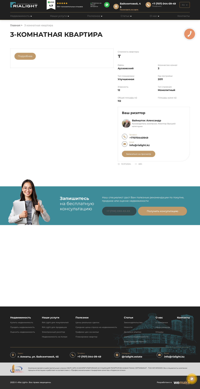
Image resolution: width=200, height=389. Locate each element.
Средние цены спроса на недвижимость (96, 327)
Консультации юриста (135, 341)
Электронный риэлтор (53, 332)
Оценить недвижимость (22, 332)
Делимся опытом (132, 332)
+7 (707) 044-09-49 (89, 356)
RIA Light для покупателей (55, 322)
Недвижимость (20, 16)
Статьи (125, 16)
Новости (128, 327)
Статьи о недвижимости (136, 337)
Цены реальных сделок (87, 322)
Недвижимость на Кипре (54, 337)
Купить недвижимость (21, 322)
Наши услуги (58, 16)
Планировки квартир (86, 337)
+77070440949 (138, 137)
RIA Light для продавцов (54, 327)
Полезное (93, 16)
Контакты (183, 16)
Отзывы (159, 332)
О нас (153, 16)
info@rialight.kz (139, 145)
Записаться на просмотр (138, 154)
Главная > (16, 25)
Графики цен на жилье (87, 332)
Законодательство (133, 322)
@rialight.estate (132, 356)
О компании (162, 322)
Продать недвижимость (22, 327)
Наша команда (163, 327)
